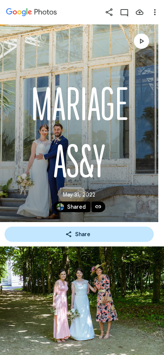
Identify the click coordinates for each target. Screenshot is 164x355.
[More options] (154, 12)
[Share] (109, 12)
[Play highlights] (141, 41)
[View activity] (124, 12)
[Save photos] (139, 12)
